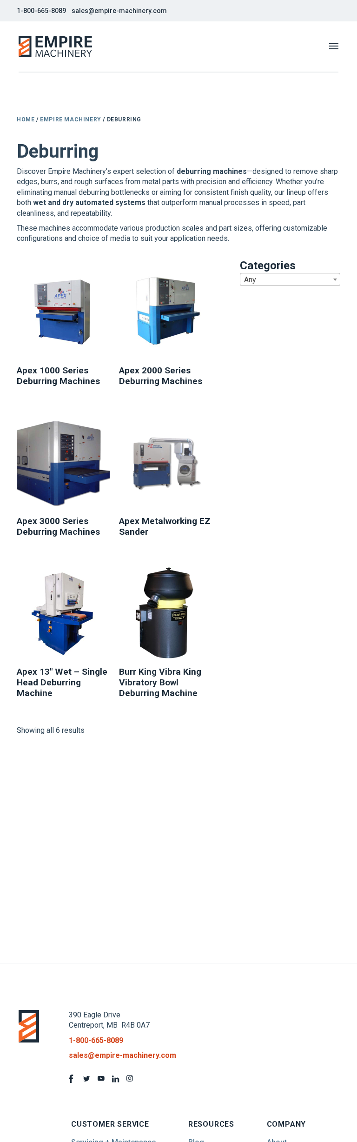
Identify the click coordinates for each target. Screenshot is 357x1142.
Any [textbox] (250, 279)
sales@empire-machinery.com (119, 10)
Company (286, 1124)
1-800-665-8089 (41, 10)
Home (25, 119)
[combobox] (290, 279)
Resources (211, 1124)
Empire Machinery (70, 119)
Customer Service (110, 1124)
